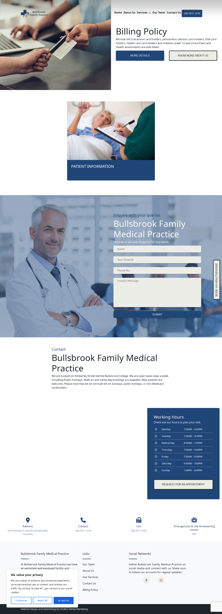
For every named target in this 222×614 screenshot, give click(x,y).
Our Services (90, 577)
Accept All (63, 600)
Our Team (89, 564)
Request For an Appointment (183, 484)
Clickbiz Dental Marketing (74, 609)
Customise (21, 600)
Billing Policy (90, 590)
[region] (42, 588)
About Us (88, 571)
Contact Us (89, 583)
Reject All (43, 600)
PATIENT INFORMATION (92, 166)
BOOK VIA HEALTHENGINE (216, 279)
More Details (140, 55)
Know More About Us (193, 55)
